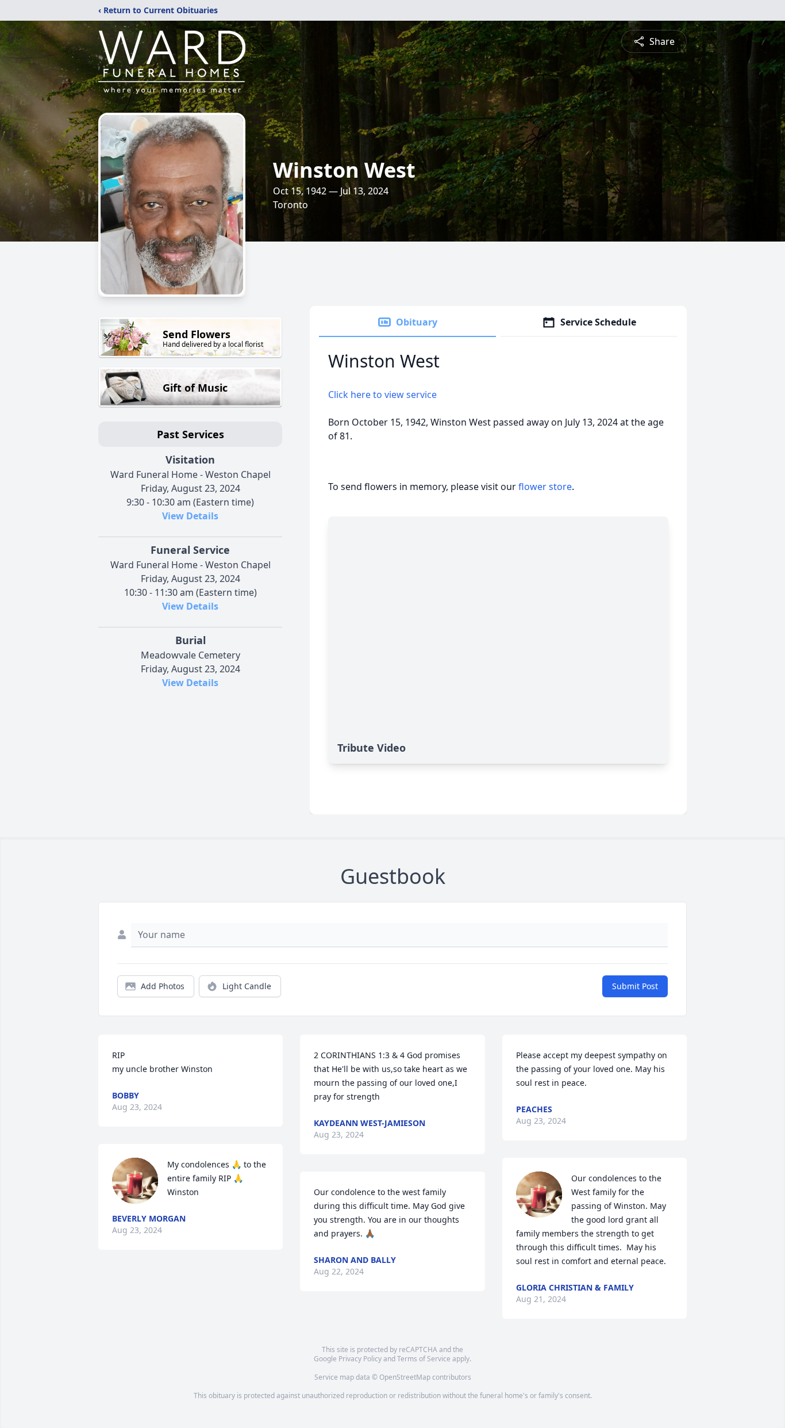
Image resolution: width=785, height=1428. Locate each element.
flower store (545, 486)
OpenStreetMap (404, 1377)
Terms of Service (424, 1359)
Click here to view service (382, 394)
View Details (190, 516)
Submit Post (635, 986)
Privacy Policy (360, 1359)
